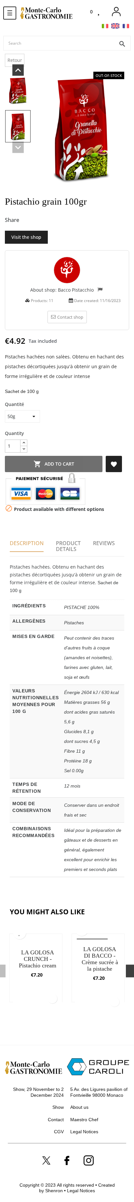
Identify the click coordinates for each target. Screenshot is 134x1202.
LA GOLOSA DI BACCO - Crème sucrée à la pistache (100, 959)
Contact (56, 1119)
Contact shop (70, 317)
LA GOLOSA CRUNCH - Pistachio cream (37, 958)
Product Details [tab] (68, 546)
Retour (14, 60)
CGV (59, 1131)
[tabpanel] (36, 971)
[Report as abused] (100, 290)
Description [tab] (27, 543)
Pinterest (49, 220)
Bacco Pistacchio (76, 290)
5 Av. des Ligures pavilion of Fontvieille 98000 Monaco (98, 1092)
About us (79, 1107)
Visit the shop (26, 237)
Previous (18, 147)
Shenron (54, 1190)
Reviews (104, 543)
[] (52, 998)
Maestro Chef (84, 1119)
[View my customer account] (116, 11)
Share (27, 220)
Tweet (38, 220)
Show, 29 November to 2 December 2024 (38, 1092)
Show (58, 1107)
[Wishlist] (99, 12)
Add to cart (54, 464)
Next (18, 70)
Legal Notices (84, 1131)
